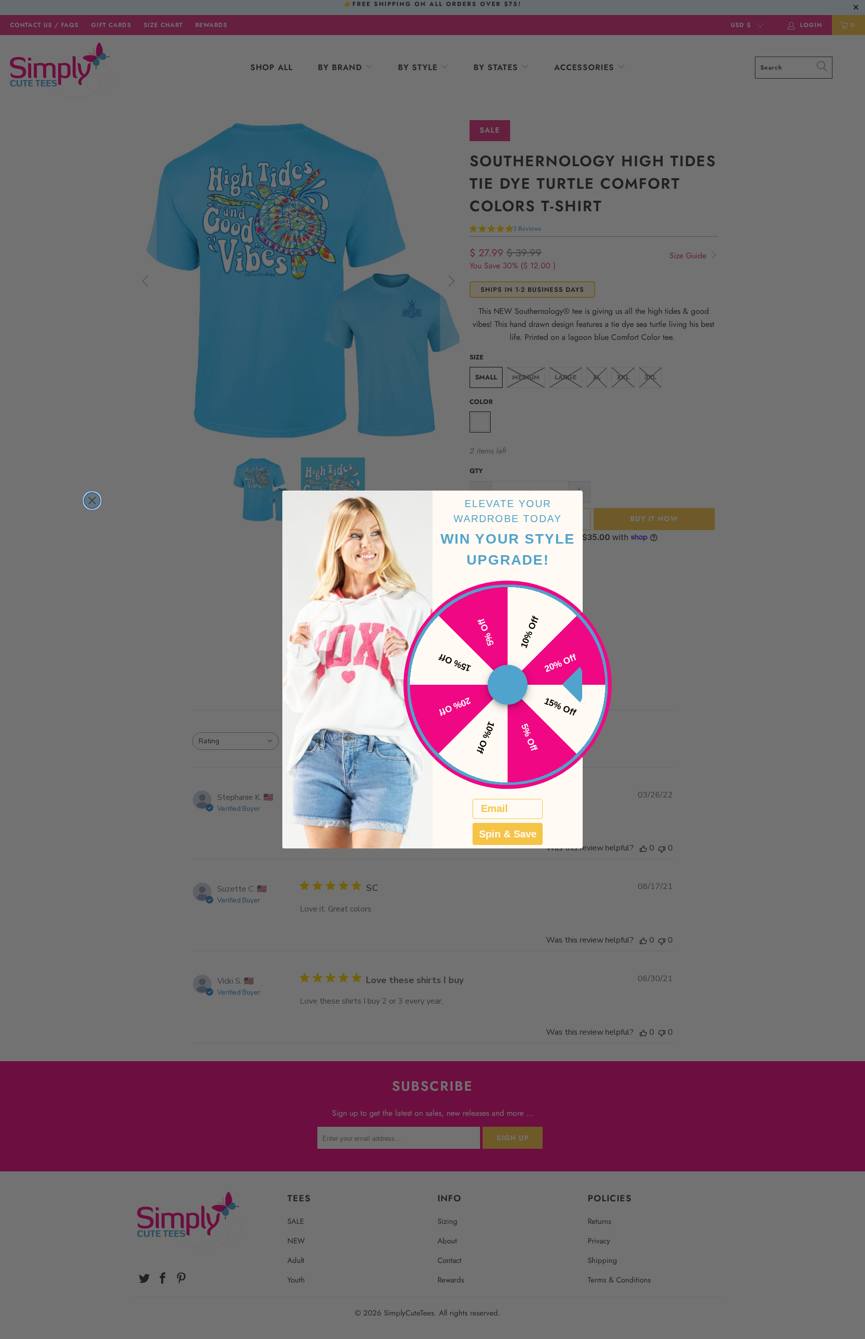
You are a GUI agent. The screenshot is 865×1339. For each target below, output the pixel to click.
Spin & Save (508, 833)
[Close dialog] (92, 501)
